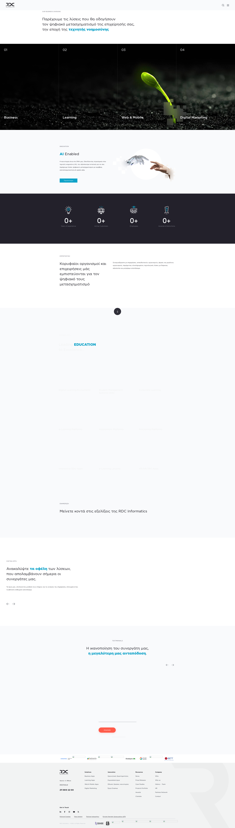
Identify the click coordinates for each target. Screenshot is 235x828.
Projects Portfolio (141, 788)
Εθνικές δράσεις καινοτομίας (118, 784)
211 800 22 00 (67, 789)
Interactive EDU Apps (71, 468)
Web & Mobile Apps (91, 784)
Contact (158, 796)
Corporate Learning (150, 390)
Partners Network (161, 792)
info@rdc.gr (64, 785)
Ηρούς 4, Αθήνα (65, 781)
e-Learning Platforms (70, 429)
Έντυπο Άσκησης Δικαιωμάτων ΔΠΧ (114, 816)
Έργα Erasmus (113, 788)
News (137, 776)
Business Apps (90, 776)
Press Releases (140, 780)
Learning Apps (90, 780)
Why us (157, 780)
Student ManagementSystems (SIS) (111, 391)
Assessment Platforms (111, 429)
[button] (8, 604)
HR (156, 788)
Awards (138, 792)
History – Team (160, 784)
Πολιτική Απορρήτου (119, 736)
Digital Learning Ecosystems (74, 390)
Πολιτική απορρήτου (92, 816)
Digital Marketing (91, 788)
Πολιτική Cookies (65, 816)
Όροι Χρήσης (78, 816)
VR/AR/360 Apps (148, 468)
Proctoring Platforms (150, 429)
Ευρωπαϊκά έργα (114, 780)
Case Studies (139, 784)
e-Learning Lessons (110, 468)
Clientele (138, 796)
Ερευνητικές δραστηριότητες (118, 776)
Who (157, 776)
